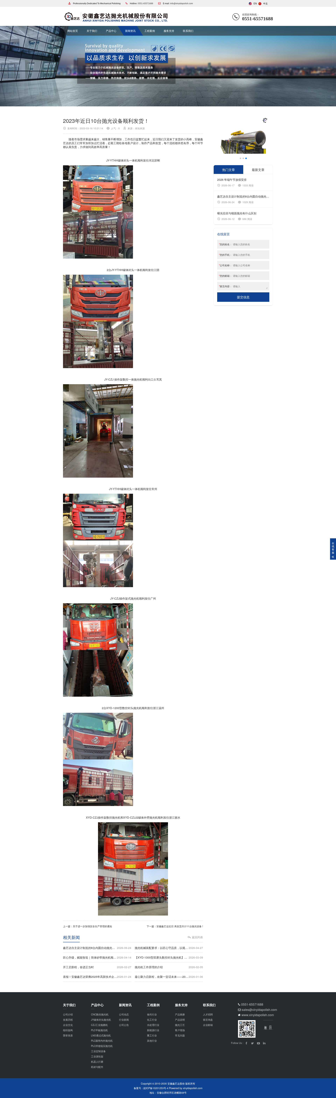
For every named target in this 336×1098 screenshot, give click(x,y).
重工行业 (152, 1035)
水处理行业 (153, 1025)
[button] (240, 158)
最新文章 (258, 169)
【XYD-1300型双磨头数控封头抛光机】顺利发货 (169, 957)
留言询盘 (208, 1019)
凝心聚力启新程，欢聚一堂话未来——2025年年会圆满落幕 (169, 977)
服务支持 (169, 31)
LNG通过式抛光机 (101, 1035)
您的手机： (225, 254)
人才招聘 (208, 1014)
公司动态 (124, 1014)
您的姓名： (225, 244)
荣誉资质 (68, 1035)
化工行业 (152, 1019)
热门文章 (228, 169)
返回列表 (197, 937)
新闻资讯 (130, 31)
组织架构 (68, 1030)
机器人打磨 (97, 1061)
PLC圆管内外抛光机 (102, 1040)
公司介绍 (68, 1014)
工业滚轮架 (97, 1056)
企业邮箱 (208, 1025)
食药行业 (152, 1014)
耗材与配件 (97, 1067)
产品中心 (111, 31)
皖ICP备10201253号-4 (156, 1088)
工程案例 (149, 31)
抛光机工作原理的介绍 (169, 967)
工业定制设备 (98, 1051)
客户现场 (180, 1030)
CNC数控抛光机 (99, 1014)
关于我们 (92, 31)
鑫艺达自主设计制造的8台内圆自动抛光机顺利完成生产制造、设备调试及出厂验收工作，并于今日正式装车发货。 (97, 948)
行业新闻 (124, 1019)
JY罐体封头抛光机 (101, 1019)
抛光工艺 (180, 1025)
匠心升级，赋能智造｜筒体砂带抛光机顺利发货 (97, 957)
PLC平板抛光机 (99, 1030)
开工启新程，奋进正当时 (97, 967)
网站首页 (72, 31)
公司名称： (225, 265)
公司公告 (124, 1025)
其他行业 (152, 1040)
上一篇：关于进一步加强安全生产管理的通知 (87, 926)
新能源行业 (153, 1030)
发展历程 (68, 1019)
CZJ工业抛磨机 (99, 1025)
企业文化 (68, 1025)
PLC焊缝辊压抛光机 (102, 1046)
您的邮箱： (225, 275)
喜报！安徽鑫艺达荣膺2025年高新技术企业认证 (97, 977)
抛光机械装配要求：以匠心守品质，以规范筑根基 (169, 948)
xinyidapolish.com (192, 1088)
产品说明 (180, 1019)
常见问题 (180, 1035)
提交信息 (243, 297)
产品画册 (180, 1014)
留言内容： (225, 286)
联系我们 (188, 31)
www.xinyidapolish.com (257, 1015)
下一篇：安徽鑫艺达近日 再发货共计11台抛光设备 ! (175, 926)
